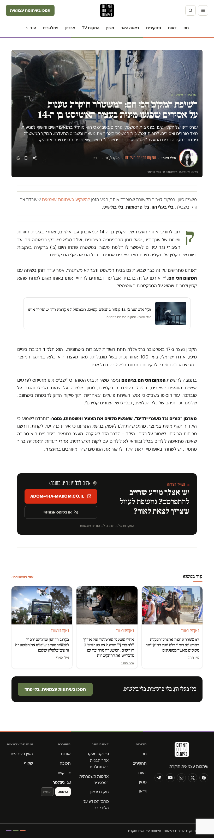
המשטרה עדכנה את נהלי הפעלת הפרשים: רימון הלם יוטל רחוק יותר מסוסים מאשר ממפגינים (172, 645)
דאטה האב (130, 27)
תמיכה (65, 763)
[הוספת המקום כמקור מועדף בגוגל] (18, 158)
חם (186, 27)
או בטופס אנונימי (58, 512)
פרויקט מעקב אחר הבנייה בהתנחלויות (98, 760)
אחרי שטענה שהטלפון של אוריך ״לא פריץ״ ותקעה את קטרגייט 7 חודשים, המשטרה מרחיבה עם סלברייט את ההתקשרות (108, 647)
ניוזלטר (59, 782)
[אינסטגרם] (181, 777)
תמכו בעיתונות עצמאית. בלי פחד (55, 689)
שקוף (28, 763)
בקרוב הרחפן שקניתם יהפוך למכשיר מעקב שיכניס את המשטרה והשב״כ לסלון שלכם (42, 645)
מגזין (110, 27)
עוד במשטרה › (22, 577)
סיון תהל (193, 657)
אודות (66, 753)
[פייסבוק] (203, 777)
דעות (172, 27)
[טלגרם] (158, 777)
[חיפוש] (190, 10)
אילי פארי (169, 158)
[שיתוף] (34, 158)
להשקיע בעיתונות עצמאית (66, 199)
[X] (192, 777)
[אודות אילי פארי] (188, 158)
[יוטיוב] (170, 777)
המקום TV (90, 27)
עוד (33, 27)
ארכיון (70, 27)
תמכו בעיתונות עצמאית (30, 10)
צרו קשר (64, 772)
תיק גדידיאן (99, 791)
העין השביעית (21, 753)
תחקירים (153, 27)
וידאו (143, 791)
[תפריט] (203, 10)
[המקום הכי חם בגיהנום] (181, 751)
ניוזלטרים (50, 27)
